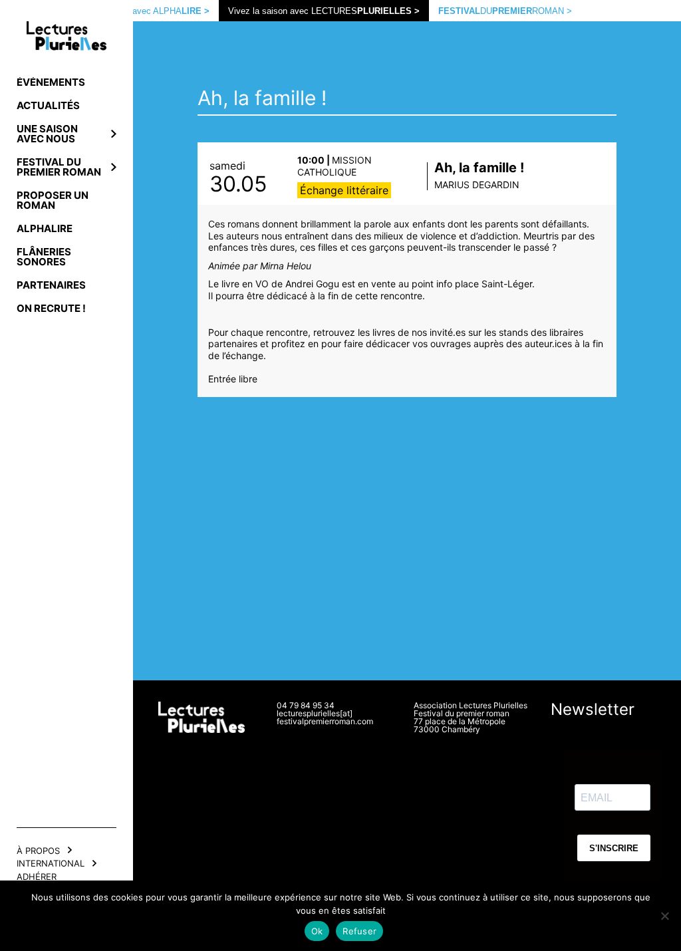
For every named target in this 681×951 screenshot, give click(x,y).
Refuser (359, 931)
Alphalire (44, 228)
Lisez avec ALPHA (159, 11)
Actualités (48, 105)
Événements (51, 82)
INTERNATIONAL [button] (50, 863)
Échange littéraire (344, 190)
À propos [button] (38, 850)
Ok (317, 931)
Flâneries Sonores (44, 257)
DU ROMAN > (505, 11)
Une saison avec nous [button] (47, 134)
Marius (476, 184)
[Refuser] (664, 915)
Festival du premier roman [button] (59, 167)
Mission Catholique (334, 166)
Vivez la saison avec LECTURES (324, 11)
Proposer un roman (52, 200)
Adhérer (37, 876)
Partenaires (51, 285)
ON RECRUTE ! (51, 308)
